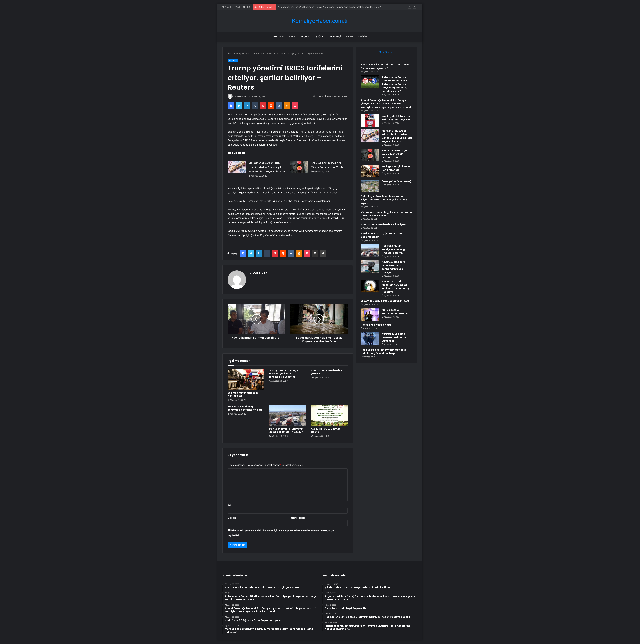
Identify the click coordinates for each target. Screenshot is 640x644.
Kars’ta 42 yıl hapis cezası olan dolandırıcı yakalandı (396, 337)
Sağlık (320, 36)
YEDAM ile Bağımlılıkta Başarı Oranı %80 (385, 301)
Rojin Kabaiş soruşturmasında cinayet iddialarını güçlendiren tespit (384, 351)
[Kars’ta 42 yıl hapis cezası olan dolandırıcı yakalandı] (370, 338)
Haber (292, 36)
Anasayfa (278, 36)
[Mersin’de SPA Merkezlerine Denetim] (370, 314)
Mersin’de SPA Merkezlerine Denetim (395, 311)
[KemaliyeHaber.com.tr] (320, 21)
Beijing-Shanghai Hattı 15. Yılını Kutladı (243, 394)
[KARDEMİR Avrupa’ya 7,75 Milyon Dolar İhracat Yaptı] (299, 167)
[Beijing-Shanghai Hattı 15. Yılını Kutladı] (246, 379)
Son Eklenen (386, 52)
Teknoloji (334, 36)
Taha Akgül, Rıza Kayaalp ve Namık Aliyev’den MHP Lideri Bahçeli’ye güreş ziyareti (384, 199)
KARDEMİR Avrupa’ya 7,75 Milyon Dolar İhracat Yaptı (394, 154)
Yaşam (349, 36)
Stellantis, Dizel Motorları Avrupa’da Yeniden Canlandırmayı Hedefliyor (396, 287)
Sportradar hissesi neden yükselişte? (326, 372)
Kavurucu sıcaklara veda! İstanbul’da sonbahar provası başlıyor (393, 267)
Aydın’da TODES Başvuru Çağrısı (326, 430)
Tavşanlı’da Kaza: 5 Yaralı (376, 324)
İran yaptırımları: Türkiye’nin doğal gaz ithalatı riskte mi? (286, 430)
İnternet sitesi (297, 517)
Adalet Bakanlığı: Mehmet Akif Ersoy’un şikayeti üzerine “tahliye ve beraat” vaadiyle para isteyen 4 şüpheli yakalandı (386, 103)
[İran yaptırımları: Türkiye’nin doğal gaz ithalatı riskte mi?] (287, 415)
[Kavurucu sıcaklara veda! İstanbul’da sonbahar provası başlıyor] (370, 266)
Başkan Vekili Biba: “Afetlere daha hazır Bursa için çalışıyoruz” (385, 66)
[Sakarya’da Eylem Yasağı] (370, 186)
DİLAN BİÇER (240, 96)
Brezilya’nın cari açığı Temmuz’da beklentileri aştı (245, 408)
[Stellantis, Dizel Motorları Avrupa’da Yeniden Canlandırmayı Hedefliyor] (370, 286)
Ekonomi (306, 36)
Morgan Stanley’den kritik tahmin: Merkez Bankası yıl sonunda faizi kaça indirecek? (267, 167)
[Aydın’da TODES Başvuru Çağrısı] (329, 415)
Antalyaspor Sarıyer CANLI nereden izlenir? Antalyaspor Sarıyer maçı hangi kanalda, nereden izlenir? (330, 7)
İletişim (362, 36)
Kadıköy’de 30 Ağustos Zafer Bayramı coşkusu (396, 117)
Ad (230, 505)
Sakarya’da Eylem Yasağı (397, 181)
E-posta (233, 517)
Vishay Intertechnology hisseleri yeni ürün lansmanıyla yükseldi (283, 373)
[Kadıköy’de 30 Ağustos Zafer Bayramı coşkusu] (370, 120)
